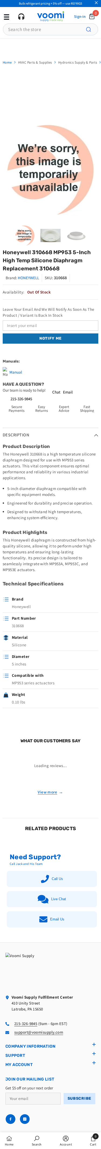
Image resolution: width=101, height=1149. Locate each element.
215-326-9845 (21, 398)
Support (15, 1055)
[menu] (6, 16)
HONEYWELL (28, 277)
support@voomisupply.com (38, 1032)
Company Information (30, 1046)
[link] (36, 1140)
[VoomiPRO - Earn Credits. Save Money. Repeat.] (50, 46)
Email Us (57, 919)
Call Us (57, 879)
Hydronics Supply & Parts (77, 62)
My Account (19, 1064)
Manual (15, 372)
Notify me (50, 338)
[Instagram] (25, 1119)
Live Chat (58, 899)
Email (68, 392)
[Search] (91, 29)
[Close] (96, 3)
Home (7, 62)
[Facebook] (10, 1119)
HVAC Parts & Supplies (35, 62)
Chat (56, 392)
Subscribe (79, 1098)
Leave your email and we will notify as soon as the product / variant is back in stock (48, 312)
